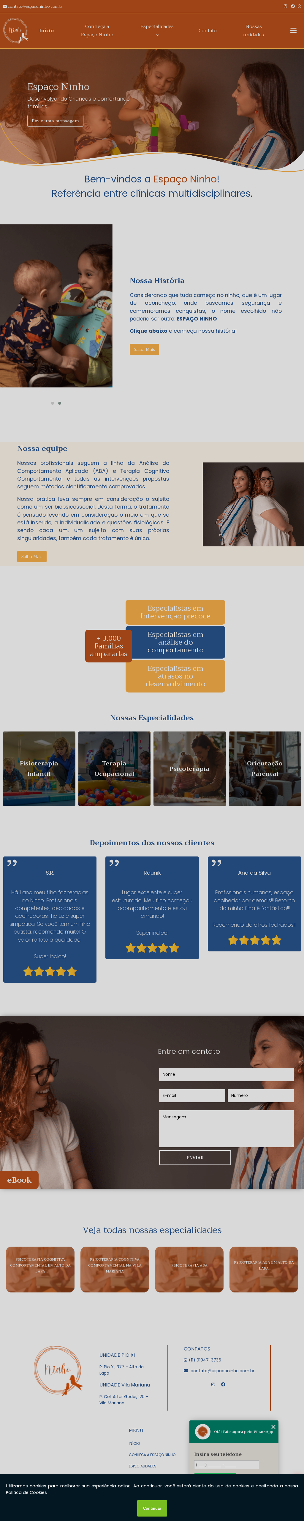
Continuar (152, 1508)
